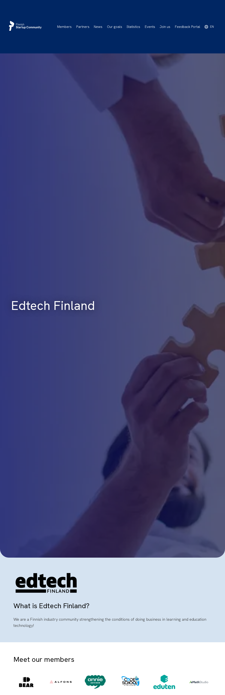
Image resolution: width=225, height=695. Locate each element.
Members (64, 26)
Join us (165, 26)
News (98, 26)
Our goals (114, 26)
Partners (82, 26)
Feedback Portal (187, 26)
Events (150, 26)
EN (212, 27)
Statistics (133, 26)
